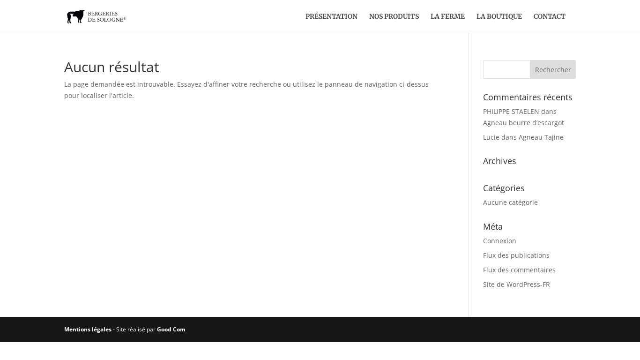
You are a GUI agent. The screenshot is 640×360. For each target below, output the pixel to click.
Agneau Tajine (541, 137)
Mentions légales (88, 329)
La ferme (448, 17)
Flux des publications (516, 255)
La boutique (499, 17)
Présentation (331, 17)
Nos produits (394, 17)
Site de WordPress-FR (516, 284)
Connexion (499, 240)
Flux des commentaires (519, 269)
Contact (550, 17)
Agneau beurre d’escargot (523, 122)
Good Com (171, 329)
